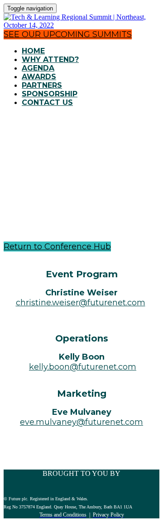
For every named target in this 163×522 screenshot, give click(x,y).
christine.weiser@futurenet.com (80, 303)
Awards (39, 76)
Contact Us (47, 102)
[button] (68, 34)
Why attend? (50, 59)
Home (33, 51)
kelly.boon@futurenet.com (82, 367)
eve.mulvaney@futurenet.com (81, 422)
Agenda (38, 68)
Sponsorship (49, 94)
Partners (42, 85)
